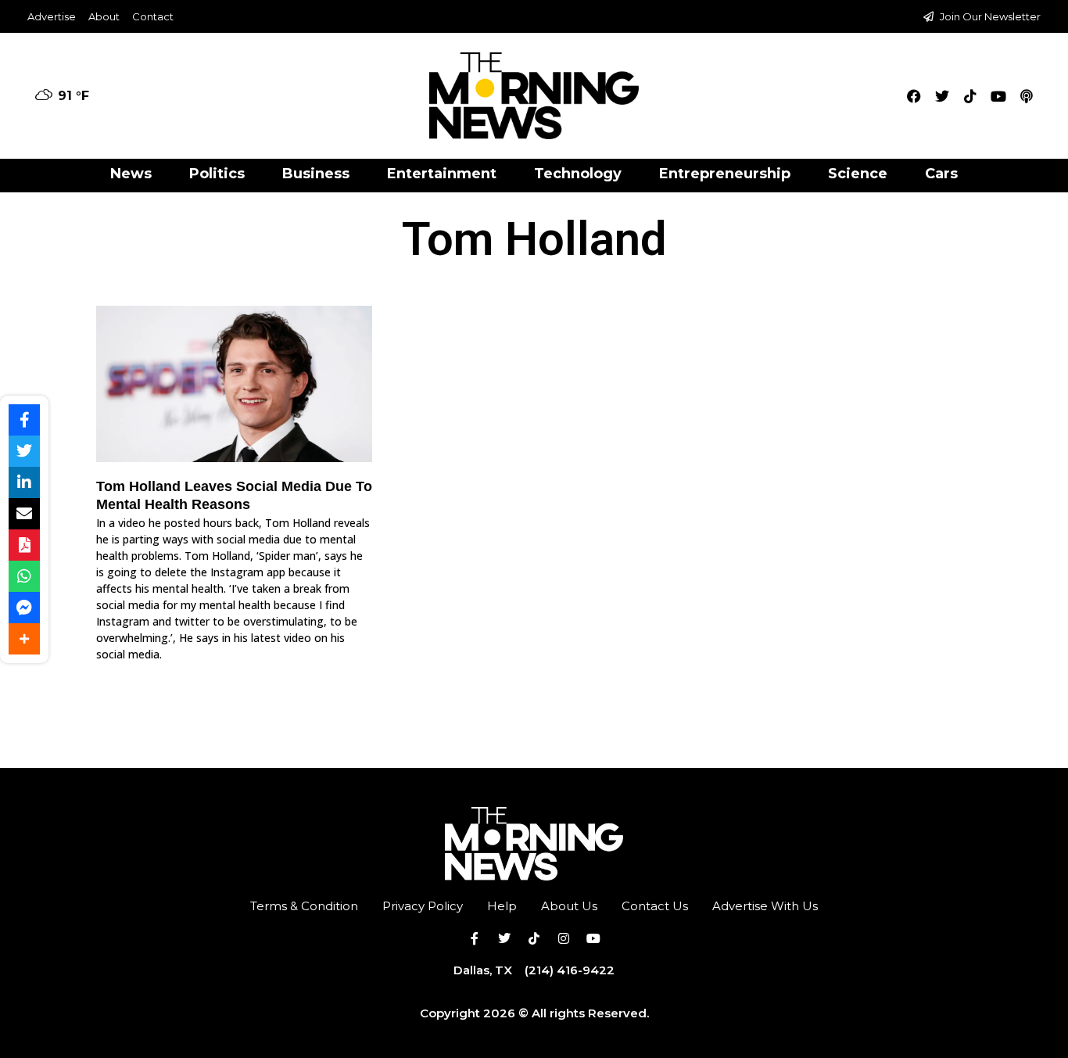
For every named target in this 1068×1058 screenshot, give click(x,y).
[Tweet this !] (24, 451)
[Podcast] (1026, 96)
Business (315, 173)
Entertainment (441, 173)
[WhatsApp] (24, 576)
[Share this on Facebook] (24, 420)
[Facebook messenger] (24, 607)
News (131, 173)
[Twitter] (942, 96)
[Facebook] (914, 96)
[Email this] (24, 513)
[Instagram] (563, 938)
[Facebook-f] (474, 938)
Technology (578, 173)
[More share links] (24, 639)
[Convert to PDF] (24, 545)
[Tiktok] (970, 96)
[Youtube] (998, 96)
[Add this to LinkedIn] (24, 482)
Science (857, 173)
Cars (941, 173)
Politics (217, 173)
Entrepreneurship (724, 173)
